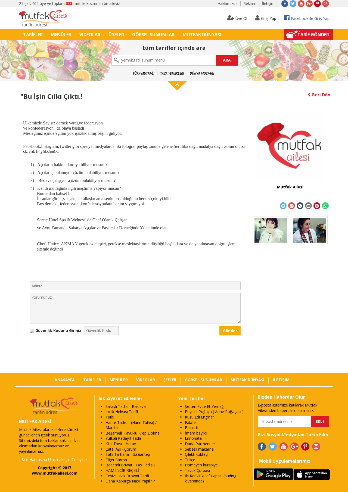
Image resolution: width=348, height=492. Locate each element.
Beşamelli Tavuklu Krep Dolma (132, 433)
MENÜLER (61, 35)
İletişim (268, 3)
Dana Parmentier (200, 443)
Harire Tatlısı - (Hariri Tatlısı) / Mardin (131, 425)
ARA (227, 60)
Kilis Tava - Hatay (120, 443)
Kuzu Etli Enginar (199, 417)
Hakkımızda (227, 3)
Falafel (191, 422)
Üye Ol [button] (241, 18)
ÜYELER (116, 35)
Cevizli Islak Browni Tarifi (127, 475)
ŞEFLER (169, 379)
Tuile (109, 417)
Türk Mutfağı (143, 73)
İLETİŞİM (281, 379)
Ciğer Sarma (116, 459)
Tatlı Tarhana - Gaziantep (127, 454)
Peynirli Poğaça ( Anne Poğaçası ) (214, 411)
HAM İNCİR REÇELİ (122, 470)
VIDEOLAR (89, 35)
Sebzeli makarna (199, 449)
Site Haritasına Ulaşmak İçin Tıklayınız (54, 459)
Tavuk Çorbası (197, 470)
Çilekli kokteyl (196, 454)
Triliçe (190, 459)
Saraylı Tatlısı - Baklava (125, 406)
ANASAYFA (65, 379)
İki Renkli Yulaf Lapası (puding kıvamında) (210, 478)
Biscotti (191, 427)
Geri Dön (320, 95)
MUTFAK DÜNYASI (202, 35)
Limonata (193, 438)
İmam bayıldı (196, 433)
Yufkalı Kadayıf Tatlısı (123, 438)
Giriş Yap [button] (268, 18)
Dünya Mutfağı (202, 73)
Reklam (249, 3)
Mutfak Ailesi (290, 187)
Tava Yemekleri (172, 73)
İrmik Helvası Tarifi (121, 411)
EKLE (320, 421)
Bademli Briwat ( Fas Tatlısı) (130, 464)
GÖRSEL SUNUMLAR (153, 35)
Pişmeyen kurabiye (201, 464)
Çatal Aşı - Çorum (120, 449)
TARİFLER (33, 35)
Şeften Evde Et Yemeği (205, 406)
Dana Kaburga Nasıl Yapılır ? (130, 481)
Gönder (230, 330)
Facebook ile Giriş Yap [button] (310, 18)
